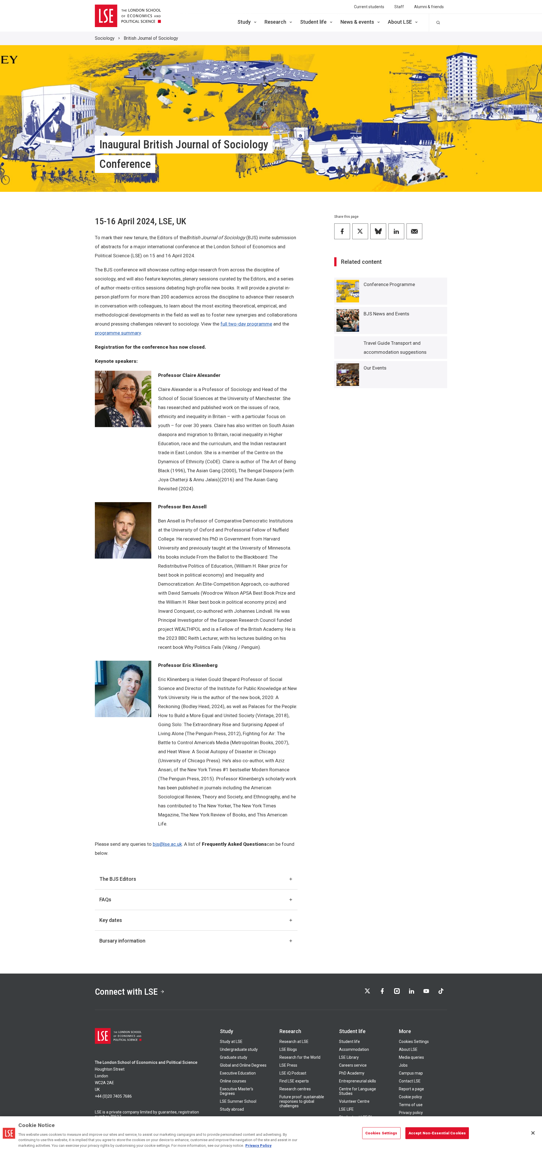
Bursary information (122, 941)
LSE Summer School (238, 1101)
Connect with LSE (126, 991)
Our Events (375, 368)
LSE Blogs (288, 1049)
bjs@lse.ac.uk (167, 844)
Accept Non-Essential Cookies (437, 1133)
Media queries (411, 1057)
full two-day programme (246, 324)
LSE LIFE (346, 1109)
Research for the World (299, 1057)
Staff (399, 7)
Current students (369, 7)
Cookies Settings (414, 1041)
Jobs (403, 1065)
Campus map (411, 1073)
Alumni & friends (429, 7)
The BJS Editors (117, 879)
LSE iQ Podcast (292, 1073)
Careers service (353, 1065)
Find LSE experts (294, 1081)
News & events (357, 22)
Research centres (295, 1089)
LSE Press (288, 1065)
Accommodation (354, 1049)
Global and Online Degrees (243, 1065)
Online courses (233, 1081)
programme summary (118, 333)
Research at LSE (294, 1041)
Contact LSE (410, 1081)
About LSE (400, 22)
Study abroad (232, 1109)
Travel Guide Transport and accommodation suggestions (395, 347)
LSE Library (349, 1057)
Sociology (105, 38)
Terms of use (411, 1104)
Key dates (110, 920)
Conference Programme (389, 284)
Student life (313, 22)
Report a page (411, 1089)
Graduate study (233, 1057)
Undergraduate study (239, 1049)
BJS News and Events (386, 314)
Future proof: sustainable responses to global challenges (301, 1101)
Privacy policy (411, 1112)
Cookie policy (410, 1097)
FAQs (105, 899)
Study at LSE (231, 1041)
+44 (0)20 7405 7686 (113, 1096)
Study (244, 22)
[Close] (533, 1133)
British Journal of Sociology (151, 38)
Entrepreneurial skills (357, 1081)
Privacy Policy (258, 1145)
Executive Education (238, 1073)
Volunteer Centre (354, 1101)
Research (275, 22)
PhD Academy (351, 1073)
